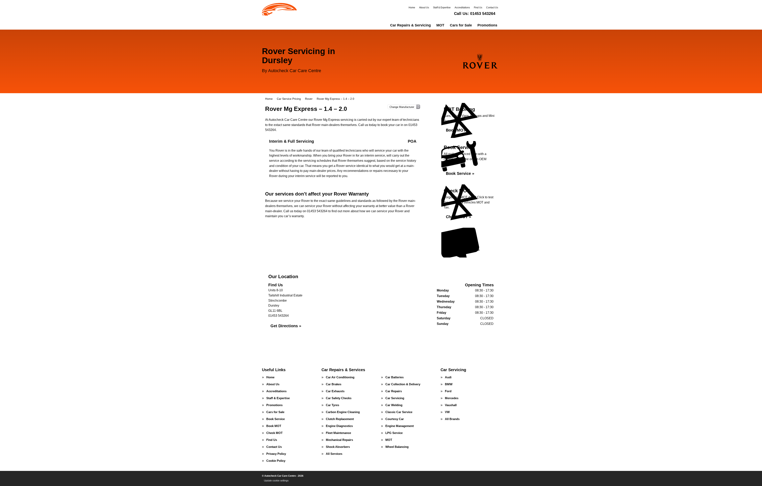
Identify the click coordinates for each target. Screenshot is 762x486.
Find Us (478, 7)
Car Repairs (393, 391)
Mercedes (451, 398)
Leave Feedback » (463, 250)
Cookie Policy (275, 460)
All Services (334, 453)
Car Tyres (332, 405)
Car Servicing (394, 398)
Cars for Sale (461, 25)
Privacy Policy (276, 453)
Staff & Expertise (442, 7)
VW (447, 411)
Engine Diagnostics (339, 425)
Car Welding (393, 405)
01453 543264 (474, 13)
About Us (424, 7)
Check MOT (274, 432)
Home (412, 7)
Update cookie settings (276, 480)
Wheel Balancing (397, 446)
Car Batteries (394, 377)
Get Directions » (285, 326)
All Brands (452, 418)
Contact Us (492, 7)
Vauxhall (451, 405)
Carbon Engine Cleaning (343, 411)
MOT (440, 25)
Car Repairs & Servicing (410, 25)
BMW (448, 384)
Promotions (487, 25)
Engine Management (399, 425)
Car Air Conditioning (340, 377)
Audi (448, 377)
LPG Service (394, 432)
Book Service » (460, 173)
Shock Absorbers (338, 446)
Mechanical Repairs (339, 439)
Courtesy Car (394, 418)
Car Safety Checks (338, 398)
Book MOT (273, 425)
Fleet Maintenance (338, 432)
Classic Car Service (398, 411)
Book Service (275, 418)
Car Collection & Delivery (402, 384)
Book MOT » (457, 130)
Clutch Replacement (340, 418)
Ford (448, 391)
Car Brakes (333, 384)
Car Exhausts (335, 391)
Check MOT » (458, 217)
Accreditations (462, 7)
